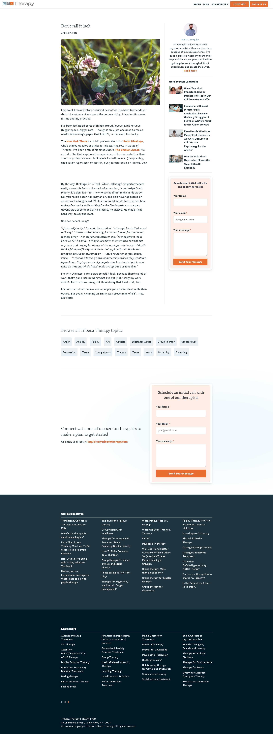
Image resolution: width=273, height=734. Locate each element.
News (148, 352)
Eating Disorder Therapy (75, 681)
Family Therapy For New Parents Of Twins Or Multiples (196, 524)
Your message (182, 230)
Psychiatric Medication (155, 654)
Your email (180, 213)
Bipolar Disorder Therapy (75, 662)
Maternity (163, 352)
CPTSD (146, 538)
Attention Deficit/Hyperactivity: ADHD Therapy (195, 565)
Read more (190, 70)
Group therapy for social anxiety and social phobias (115, 563)
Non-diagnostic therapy (196, 533)
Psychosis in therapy (154, 543)
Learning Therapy (111, 671)
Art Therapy (68, 644)
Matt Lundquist (190, 39)
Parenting (181, 352)
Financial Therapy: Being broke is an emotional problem (116, 639)
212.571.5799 (239, 4)
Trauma (121, 352)
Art (108, 341)
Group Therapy (166, 341)
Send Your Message (190, 261)
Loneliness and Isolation (115, 676)
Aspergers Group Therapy (197, 547)
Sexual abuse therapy (154, 674)
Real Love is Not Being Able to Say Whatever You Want (74, 562)
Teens (85, 352)
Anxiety (80, 341)
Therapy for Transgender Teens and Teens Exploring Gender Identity (116, 542)
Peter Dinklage (133, 141)
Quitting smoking (152, 660)
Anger (66, 341)
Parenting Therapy (152, 644)
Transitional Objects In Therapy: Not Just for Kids (74, 524)
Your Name (179, 196)
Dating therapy (69, 676)
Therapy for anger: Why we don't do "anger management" (115, 585)
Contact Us (259, 4)
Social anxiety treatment (156, 679)
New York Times (77, 141)
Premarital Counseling (154, 649)
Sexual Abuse (189, 341)
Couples (120, 341)
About (197, 4)
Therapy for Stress (193, 667)
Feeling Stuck (68, 686)
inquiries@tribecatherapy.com (107, 441)
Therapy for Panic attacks (197, 662)
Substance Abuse (141, 341)
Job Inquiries (219, 4)
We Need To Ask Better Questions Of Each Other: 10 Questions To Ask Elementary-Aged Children (156, 556)
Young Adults (102, 352)
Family (95, 341)
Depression (69, 352)
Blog (206, 4)
